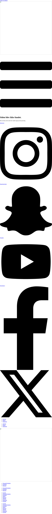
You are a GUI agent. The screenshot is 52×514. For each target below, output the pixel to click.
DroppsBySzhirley (7, 483)
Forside (4, 492)
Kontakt (4, 501)
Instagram (5, 421)
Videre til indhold (3, 0)
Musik (4, 420)
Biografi (4, 485)
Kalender (5, 484)
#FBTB (4, 419)
